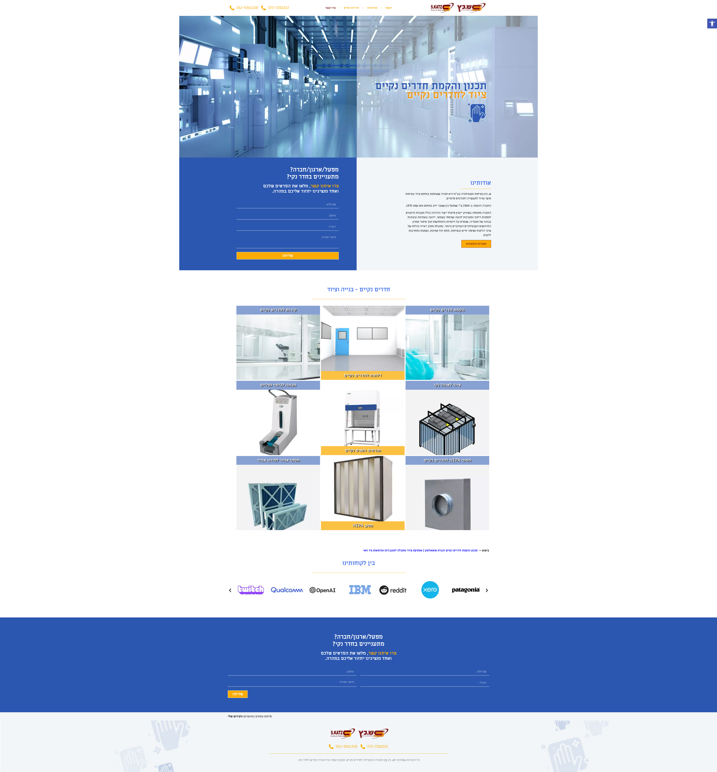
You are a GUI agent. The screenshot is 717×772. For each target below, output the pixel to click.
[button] (712, 23)
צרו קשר (330, 8)
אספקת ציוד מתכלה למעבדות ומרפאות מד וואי (392, 550)
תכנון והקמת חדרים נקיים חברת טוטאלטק (451, 550)
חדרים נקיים (351, 8)
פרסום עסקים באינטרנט (250, 716)
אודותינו (372, 8)
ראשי (388, 8)
